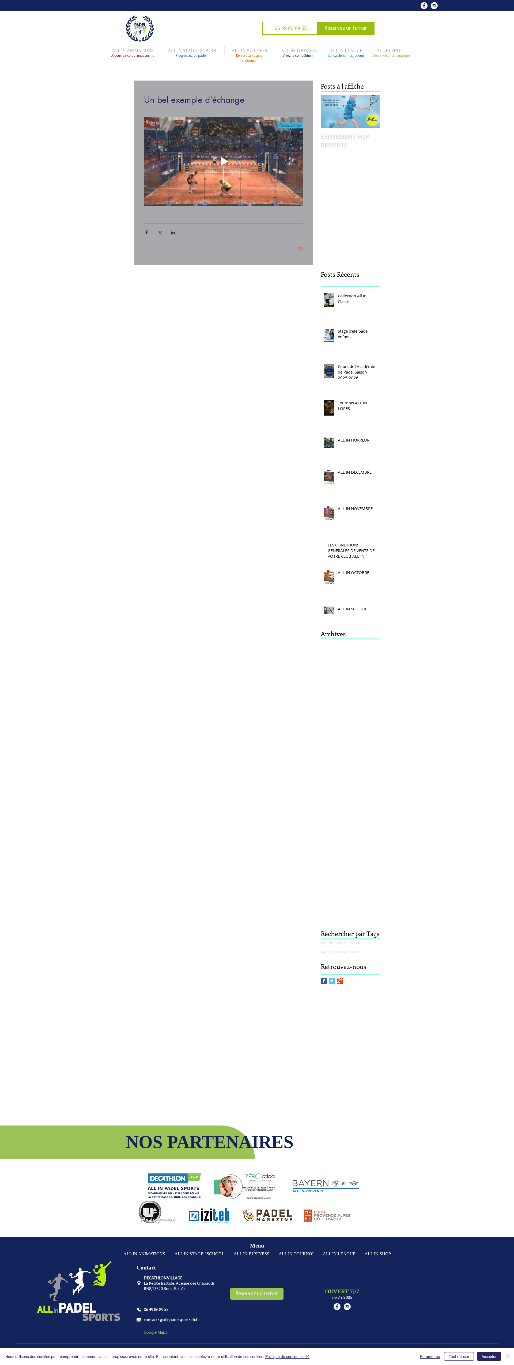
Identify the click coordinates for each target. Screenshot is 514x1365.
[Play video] (223, 161)
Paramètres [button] (430, 1356)
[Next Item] (371, 111)
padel (326, 951)
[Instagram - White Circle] (434, 5)
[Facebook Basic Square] (324, 981)
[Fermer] (507, 1356)
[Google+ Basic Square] (340, 981)
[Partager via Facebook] (146, 232)
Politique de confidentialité (287, 1356)
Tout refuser (459, 1356)
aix (323, 942)
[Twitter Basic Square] (332, 981)
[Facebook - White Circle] (424, 5)
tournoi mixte (346, 951)
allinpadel (338, 942)
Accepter (489, 1356)
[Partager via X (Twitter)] (159, 232)
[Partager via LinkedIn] (172, 232)
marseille (358, 942)
